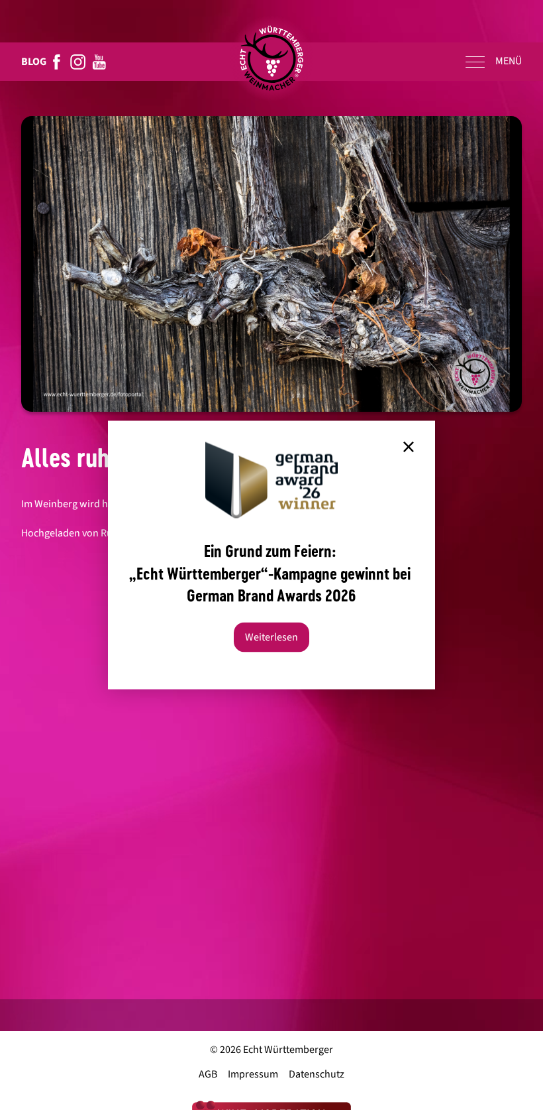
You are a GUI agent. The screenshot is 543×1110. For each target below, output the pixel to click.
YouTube (99, 61)
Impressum (253, 1074)
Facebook (57, 61)
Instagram (78, 61)
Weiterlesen (271, 637)
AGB (208, 1074)
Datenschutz (316, 1074)
